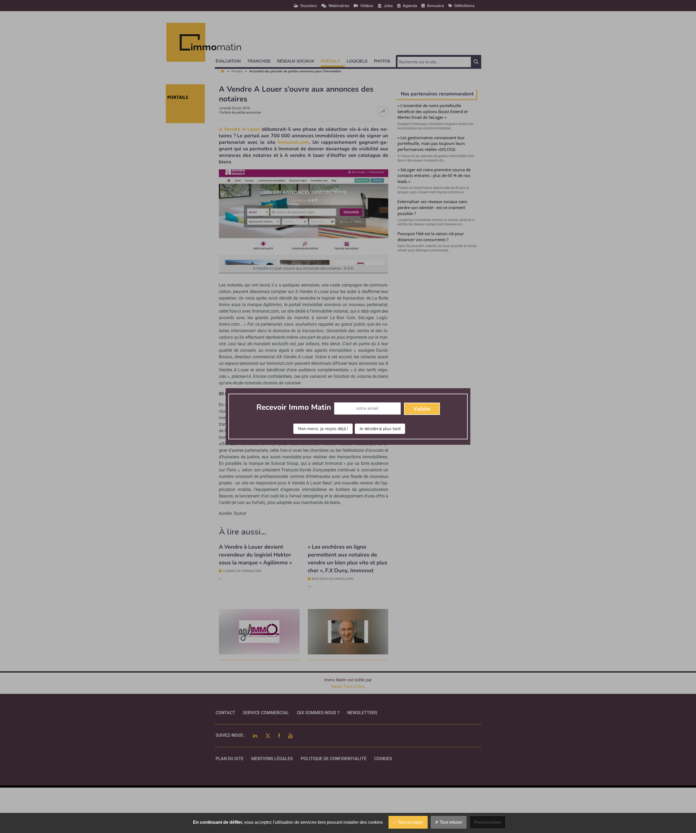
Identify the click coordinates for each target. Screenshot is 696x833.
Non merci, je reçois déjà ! (323, 429)
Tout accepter (409, 822)
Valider (422, 409)
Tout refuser (450, 822)
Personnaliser (487, 822)
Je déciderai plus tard (379, 429)
